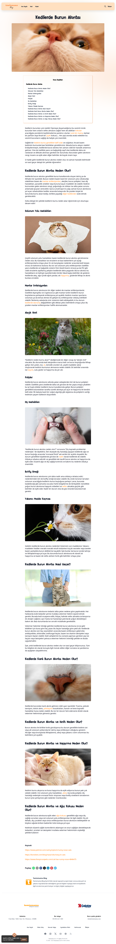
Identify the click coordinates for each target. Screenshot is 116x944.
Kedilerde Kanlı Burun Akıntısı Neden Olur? (41, 111)
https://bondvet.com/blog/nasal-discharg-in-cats (45, 854)
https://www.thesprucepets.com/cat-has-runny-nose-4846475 (50, 859)
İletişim (87, 927)
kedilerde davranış (32, 302)
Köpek (37, 6)
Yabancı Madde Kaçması (35, 106)
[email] (37, 868)
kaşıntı (30, 370)
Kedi (31, 6)
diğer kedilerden (69, 194)
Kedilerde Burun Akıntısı (34, 84)
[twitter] (44, 868)
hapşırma (65, 275)
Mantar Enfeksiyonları (34, 93)
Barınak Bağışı (52, 927)
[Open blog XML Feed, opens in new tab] (71, 934)
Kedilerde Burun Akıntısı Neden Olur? (39, 88)
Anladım (24, 939)
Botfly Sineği (32, 104)
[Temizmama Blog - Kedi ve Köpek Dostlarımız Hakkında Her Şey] (31, 906)
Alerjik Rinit (31, 96)
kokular (78, 130)
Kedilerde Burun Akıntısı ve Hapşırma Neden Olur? (43, 116)
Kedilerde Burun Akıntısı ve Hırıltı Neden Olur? (42, 114)
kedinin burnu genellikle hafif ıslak (48, 142)
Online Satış (40, 927)
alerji (65, 793)
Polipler (30, 98)
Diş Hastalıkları (32, 101)
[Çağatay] (84, 906)
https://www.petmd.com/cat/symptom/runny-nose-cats (48, 850)
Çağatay (60, 938)
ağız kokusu (61, 815)
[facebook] (40, 868)
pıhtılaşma (48, 708)
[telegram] (55, 868)
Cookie (13, 938)
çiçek (48, 135)
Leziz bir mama (76, 133)
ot (44, 365)
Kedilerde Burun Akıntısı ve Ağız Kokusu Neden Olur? (44, 119)
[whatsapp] (33, 868)
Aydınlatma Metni (65, 927)
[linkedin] (48, 868)
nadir (61, 456)
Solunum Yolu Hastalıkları (35, 91)
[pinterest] (51, 868)
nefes (64, 486)
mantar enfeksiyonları (51, 181)
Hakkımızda (77, 927)
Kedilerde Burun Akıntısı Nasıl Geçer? (39, 109)
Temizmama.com (52, 938)
